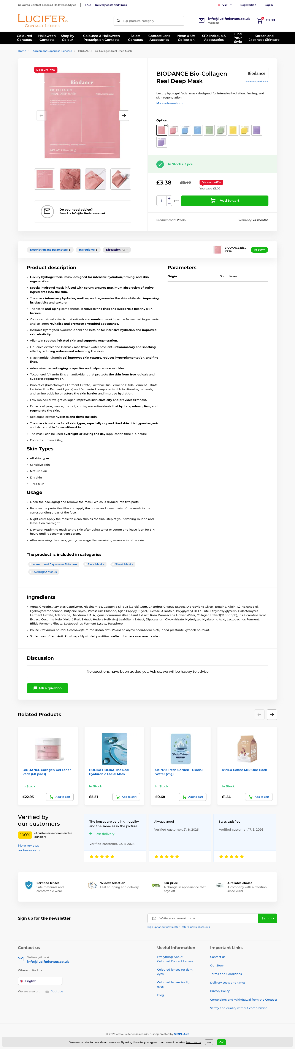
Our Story (217, 965)
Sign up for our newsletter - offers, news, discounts (179, 926)
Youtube (57, 991)
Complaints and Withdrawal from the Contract (243, 999)
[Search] (118, 21)
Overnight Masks (44, 572)
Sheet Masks (124, 564)
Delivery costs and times (111, 4)
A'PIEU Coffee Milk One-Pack (244, 770)
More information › (169, 103)
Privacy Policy (220, 991)
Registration (248, 4)
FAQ (88, 4)
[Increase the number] (169, 198)
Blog (160, 995)
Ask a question (50, 688)
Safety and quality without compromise (238, 1008)
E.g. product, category (138, 20)
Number (162, 201)
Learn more (193, 1042)
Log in (269, 4)
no (209, 1042)
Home (22, 50)
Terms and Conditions (226, 974)
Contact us (217, 956)
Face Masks (96, 564)
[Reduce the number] (169, 203)
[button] (124, 115)
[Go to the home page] (43, 20)
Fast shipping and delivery (119, 887)
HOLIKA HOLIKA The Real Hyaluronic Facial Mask (109, 772)
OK (221, 1042)
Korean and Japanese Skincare (52, 50)
